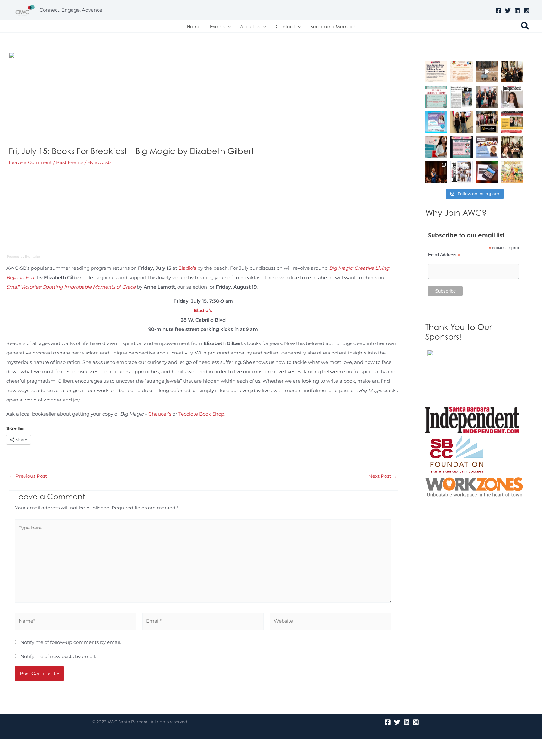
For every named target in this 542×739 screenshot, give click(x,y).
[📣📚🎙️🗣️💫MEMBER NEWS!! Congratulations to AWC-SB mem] (487, 71)
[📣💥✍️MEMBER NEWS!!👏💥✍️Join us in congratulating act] (487, 172)
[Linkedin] (517, 10)
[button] (228, 26)
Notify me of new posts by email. (58, 656)
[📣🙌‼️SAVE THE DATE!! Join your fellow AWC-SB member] (436, 122)
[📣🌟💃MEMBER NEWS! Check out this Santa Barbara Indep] (461, 172)
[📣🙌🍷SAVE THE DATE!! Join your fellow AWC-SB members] (461, 147)
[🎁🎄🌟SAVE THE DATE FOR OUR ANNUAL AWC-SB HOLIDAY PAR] (436, 97)
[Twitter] (508, 10)
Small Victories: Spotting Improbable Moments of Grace (71, 287)
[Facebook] (498, 10)
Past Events (69, 162)
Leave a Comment (30, 162)
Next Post (383, 476)
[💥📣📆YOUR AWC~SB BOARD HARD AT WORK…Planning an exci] (512, 71)
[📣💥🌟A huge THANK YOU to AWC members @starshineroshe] (461, 122)
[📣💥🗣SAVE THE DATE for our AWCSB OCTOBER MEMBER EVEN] (512, 122)
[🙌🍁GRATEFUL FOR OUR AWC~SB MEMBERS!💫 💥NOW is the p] (461, 71)
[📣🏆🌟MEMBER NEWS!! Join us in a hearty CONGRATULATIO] (436, 172)
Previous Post (28, 476)
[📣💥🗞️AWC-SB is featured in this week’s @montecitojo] (487, 122)
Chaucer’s (159, 414)
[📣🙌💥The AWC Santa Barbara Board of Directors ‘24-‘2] (512, 147)
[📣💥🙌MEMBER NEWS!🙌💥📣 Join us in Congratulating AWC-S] (461, 97)
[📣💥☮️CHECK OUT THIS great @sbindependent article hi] (512, 97)
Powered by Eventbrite (23, 256)
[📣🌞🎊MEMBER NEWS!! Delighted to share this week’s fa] (512, 172)
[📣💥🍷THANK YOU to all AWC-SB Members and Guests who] (436, 147)
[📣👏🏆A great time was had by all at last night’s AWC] (487, 97)
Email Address (444, 255)
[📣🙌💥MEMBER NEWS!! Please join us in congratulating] (436, 71)
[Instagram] (526, 10)
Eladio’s (187, 268)
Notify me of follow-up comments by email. (70, 642)
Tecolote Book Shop (201, 414)
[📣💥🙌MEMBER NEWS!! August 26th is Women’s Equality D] (487, 147)
